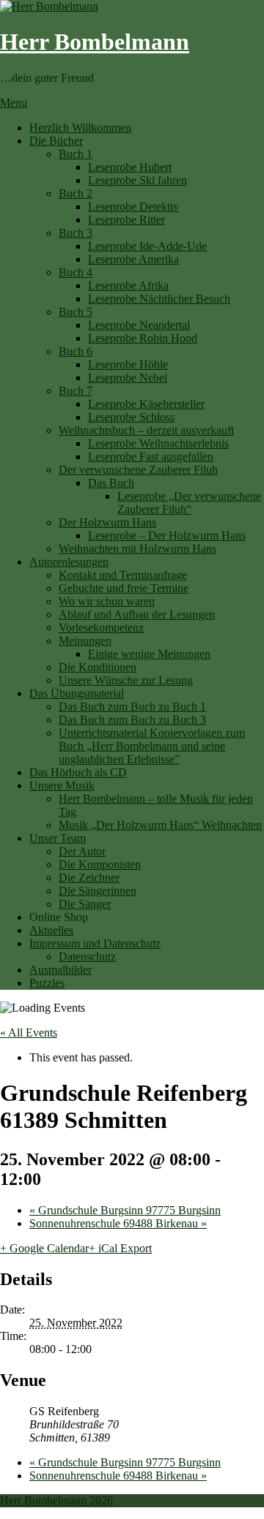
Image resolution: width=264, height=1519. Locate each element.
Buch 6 (75, 351)
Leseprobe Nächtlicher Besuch (159, 298)
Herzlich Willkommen (80, 127)
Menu (13, 102)
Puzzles (47, 983)
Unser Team (57, 838)
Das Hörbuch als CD (78, 772)
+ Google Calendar (44, 1248)
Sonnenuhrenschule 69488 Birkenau (118, 1223)
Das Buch (111, 483)
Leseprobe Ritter (126, 219)
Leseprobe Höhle (128, 364)
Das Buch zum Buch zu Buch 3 (132, 719)
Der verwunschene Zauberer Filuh (138, 469)
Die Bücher (56, 141)
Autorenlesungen (69, 562)
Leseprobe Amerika (133, 259)
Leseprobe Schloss (131, 417)
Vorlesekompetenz (101, 627)
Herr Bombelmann (94, 42)
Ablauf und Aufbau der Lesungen (137, 614)
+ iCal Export (120, 1248)
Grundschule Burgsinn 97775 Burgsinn (125, 1210)
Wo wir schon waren (107, 601)
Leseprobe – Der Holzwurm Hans (167, 535)
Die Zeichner (89, 877)
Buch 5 (75, 312)
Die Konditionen (97, 667)
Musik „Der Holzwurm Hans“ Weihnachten (160, 825)
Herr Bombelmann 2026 (56, 1500)
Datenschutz (87, 956)
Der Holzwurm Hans (107, 522)
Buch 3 (75, 233)
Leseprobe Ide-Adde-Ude (147, 246)
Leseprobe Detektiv (133, 206)
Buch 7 (75, 391)
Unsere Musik (62, 785)
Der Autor (82, 851)
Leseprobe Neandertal (139, 325)
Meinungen (85, 641)
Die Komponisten (100, 864)
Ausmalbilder (60, 969)
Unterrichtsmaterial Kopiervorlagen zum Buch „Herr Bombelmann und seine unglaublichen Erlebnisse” (152, 746)
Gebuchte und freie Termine (123, 588)
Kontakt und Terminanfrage (123, 575)
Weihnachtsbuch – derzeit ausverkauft (146, 430)
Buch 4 (75, 272)
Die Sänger (85, 904)
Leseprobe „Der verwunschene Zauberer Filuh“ (189, 502)
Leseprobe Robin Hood (142, 338)
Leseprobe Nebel (127, 377)
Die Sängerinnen (97, 890)
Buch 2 (75, 193)
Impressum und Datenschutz (95, 943)
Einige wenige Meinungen (149, 654)
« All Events (28, 1032)
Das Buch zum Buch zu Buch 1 (132, 706)
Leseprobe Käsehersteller (146, 404)
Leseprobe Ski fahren (137, 180)
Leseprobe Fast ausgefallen (150, 456)
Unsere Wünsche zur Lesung (126, 680)
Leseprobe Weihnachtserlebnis (158, 443)
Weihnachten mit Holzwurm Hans (137, 548)
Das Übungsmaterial (76, 693)
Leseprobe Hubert (130, 167)
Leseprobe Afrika (128, 285)
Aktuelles (51, 930)
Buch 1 (75, 154)
